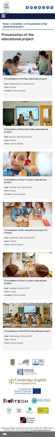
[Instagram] (31, 7)
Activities (18, 24)
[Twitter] (39, 7)
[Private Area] (27, 7)
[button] (4, 434)
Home (6, 24)
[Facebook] (35, 7)
